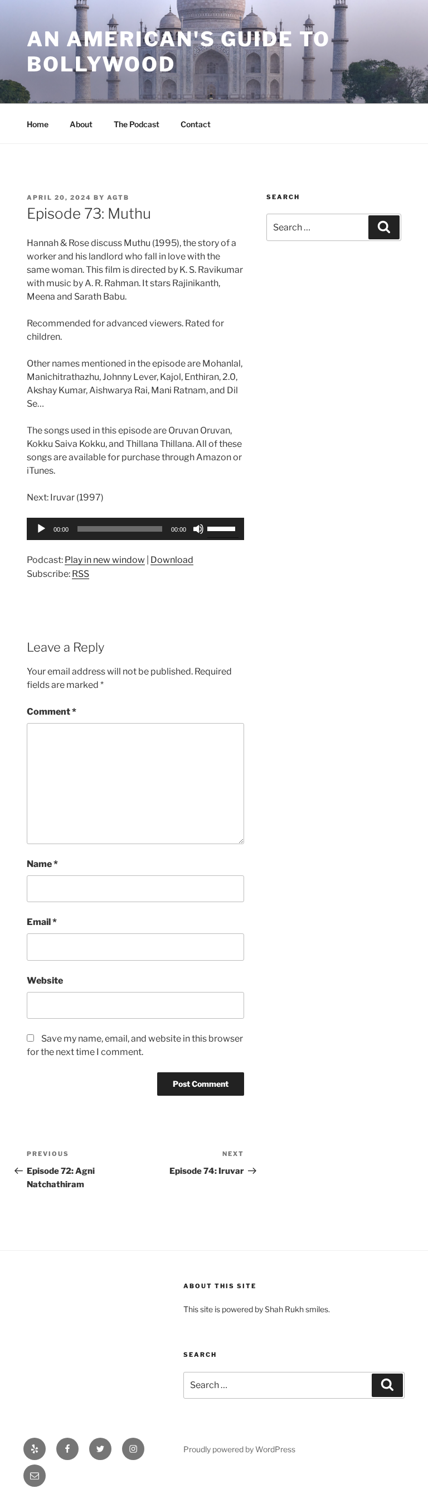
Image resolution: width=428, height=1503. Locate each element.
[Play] (41, 528)
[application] (135, 529)
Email (42, 922)
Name (42, 864)
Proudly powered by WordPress (239, 1449)
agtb (118, 197)
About (81, 124)
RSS (80, 574)
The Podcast (136, 124)
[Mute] (198, 528)
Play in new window (105, 560)
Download (171, 560)
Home (37, 124)
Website (45, 980)
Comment (51, 711)
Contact (196, 124)
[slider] (223, 528)
